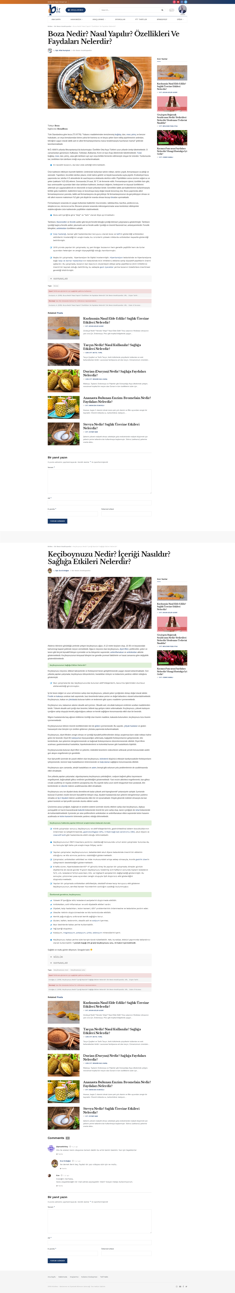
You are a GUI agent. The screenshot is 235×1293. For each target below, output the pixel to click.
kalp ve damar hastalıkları (71, 261)
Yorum (51, 467)
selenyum (97, 933)
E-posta (52, 509)
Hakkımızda (75, 19)
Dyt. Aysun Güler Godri (94, 326)
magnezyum (69, 933)
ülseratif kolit (59, 835)
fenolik (73, 222)
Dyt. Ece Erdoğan (62, 571)
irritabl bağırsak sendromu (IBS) (120, 832)
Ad (50, 498)
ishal (137, 810)
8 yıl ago (75, 1147)
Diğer (179, 19)
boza (56, 286)
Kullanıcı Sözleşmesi (89, 1277)
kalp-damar (105, 762)
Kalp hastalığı (59, 234)
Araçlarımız (76, 10)
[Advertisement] (99, 117)
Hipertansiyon (116, 257)
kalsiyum (75, 738)
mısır (128, 134)
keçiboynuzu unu (78, 970)
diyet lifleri (124, 649)
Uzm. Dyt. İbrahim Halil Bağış (96, 379)
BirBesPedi (162, 19)
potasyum (81, 933)
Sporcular (120, 19)
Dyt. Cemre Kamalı (166, 157)
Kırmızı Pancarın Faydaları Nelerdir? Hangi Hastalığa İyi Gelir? (172, 151)
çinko (89, 933)
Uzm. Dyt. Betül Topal (93, 353)
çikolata (71, 699)
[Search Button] (162, 10)
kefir (119, 234)
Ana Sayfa (56, 19)
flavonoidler (62, 222)
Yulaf (139, 153)
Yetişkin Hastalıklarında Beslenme (169, 108)
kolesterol (104, 759)
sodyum (96, 920)
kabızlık (81, 810)
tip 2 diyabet (63, 798)
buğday (118, 134)
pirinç (133, 134)
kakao (58, 696)
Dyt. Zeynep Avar (91, 432)
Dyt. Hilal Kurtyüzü (62, 50)
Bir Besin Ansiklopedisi (82, 50)
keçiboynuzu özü (61, 970)
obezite (64, 786)
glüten (97, 726)
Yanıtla (60, 1154)
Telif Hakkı (104, 1277)
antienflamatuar (117, 652)
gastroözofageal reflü (93, 832)
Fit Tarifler (141, 19)
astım (94, 768)
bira (112, 197)
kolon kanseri (65, 816)
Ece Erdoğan (65, 1161)
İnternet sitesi (107, 509)
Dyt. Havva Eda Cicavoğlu (94, 405)
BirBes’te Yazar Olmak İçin (57, 2)
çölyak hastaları (131, 726)
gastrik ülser (141, 859)
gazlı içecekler (107, 267)
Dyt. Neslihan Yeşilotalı (168, 126)
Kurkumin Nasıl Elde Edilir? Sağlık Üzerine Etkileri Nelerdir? (171, 86)
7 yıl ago (66, 1175)
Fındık (50, 696)
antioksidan (61, 228)
